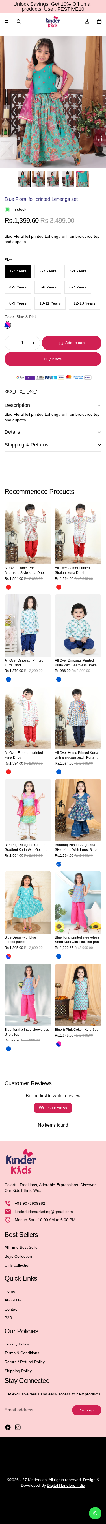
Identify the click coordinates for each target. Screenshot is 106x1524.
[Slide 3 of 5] (53, 179)
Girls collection (18, 1265)
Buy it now (53, 359)
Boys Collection (18, 1256)
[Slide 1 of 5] (24, 179)
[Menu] (6, 21)
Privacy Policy (17, 1344)
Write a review (53, 1107)
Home (10, 1291)
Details (12, 432)
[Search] (18, 21)
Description (17, 405)
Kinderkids (37, 1479)
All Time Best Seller (22, 1247)
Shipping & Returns (26, 445)
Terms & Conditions (22, 1353)
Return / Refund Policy (25, 1362)
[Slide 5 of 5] (82, 179)
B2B (8, 1318)
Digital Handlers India (66, 1485)
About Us (13, 1300)
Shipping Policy (18, 1371)
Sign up (87, 1410)
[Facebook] (8, 1427)
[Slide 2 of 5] (38, 179)
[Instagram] (17, 1427)
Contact (11, 1309)
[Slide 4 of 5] (68, 179)
